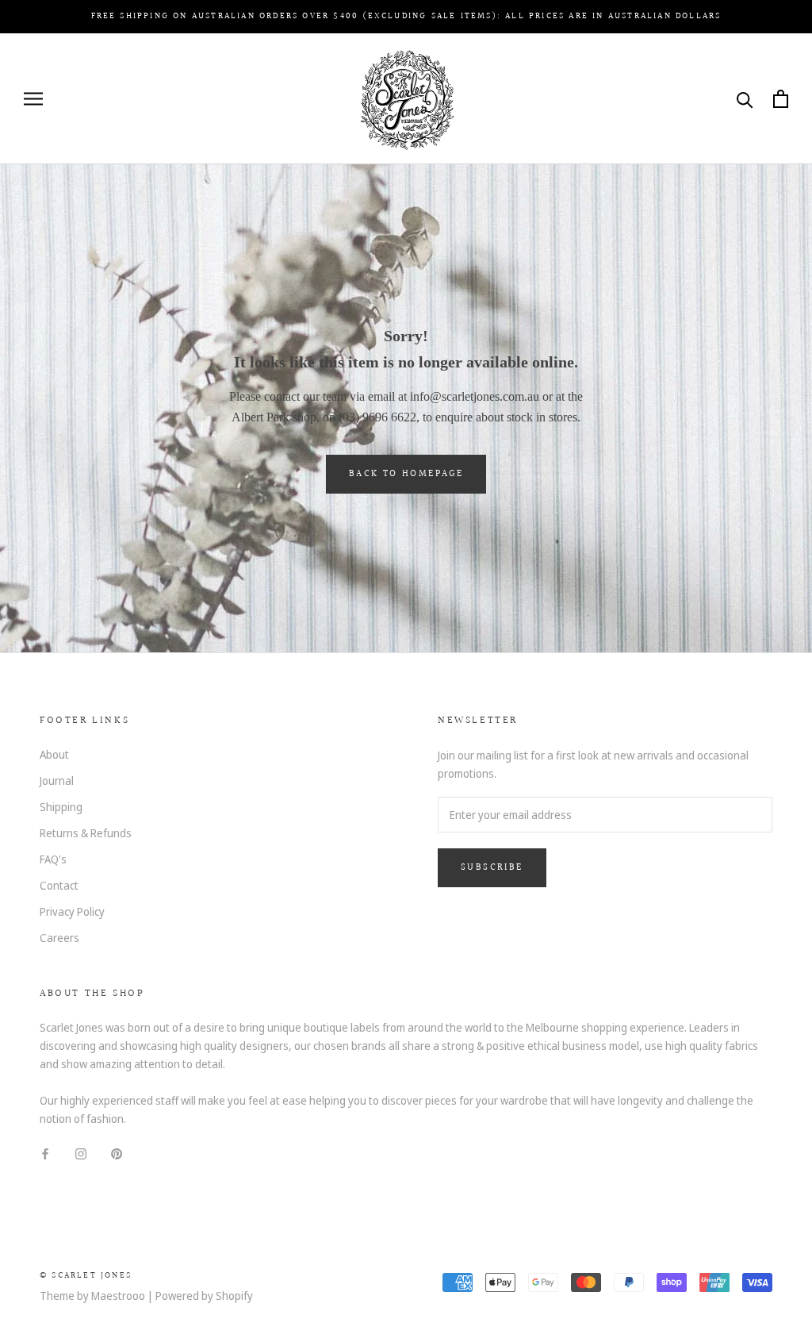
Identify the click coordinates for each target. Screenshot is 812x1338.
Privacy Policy (72, 911)
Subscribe (492, 867)
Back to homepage (406, 474)
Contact (59, 885)
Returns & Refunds (86, 832)
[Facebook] (45, 1153)
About (54, 754)
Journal (57, 780)
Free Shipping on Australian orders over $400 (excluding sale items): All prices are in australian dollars (406, 16)
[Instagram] (80, 1153)
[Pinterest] (116, 1153)
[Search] (745, 98)
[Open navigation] (33, 99)
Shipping (61, 806)
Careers (59, 937)
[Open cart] (780, 99)
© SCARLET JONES (86, 1275)
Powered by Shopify (204, 1295)
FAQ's (53, 859)
